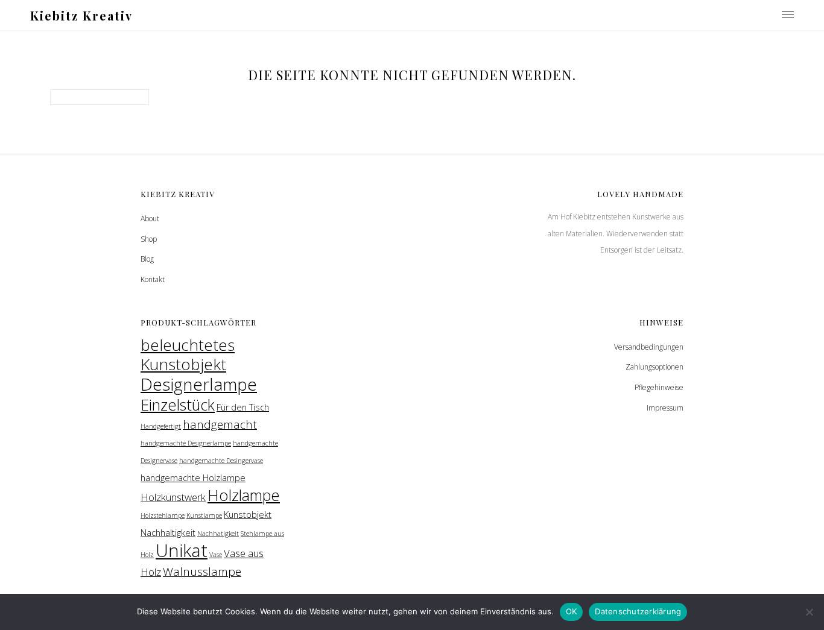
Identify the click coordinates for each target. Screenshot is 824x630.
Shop (149, 239)
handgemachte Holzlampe (193, 478)
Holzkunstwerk (173, 497)
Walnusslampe (202, 571)
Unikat (182, 550)
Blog (147, 259)
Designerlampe (199, 384)
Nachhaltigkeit (168, 532)
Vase (215, 554)
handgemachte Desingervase (221, 460)
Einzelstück (178, 404)
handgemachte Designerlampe (186, 443)
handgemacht (220, 424)
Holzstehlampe (163, 515)
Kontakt (153, 279)
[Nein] (809, 612)
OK (571, 611)
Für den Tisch (243, 407)
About (150, 218)
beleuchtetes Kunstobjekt (188, 355)
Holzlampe (244, 495)
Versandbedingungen (648, 347)
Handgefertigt (161, 426)
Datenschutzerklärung (638, 611)
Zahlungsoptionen (654, 367)
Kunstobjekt (247, 514)
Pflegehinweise (659, 387)
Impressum (665, 408)
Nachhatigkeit (218, 533)
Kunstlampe (204, 515)
